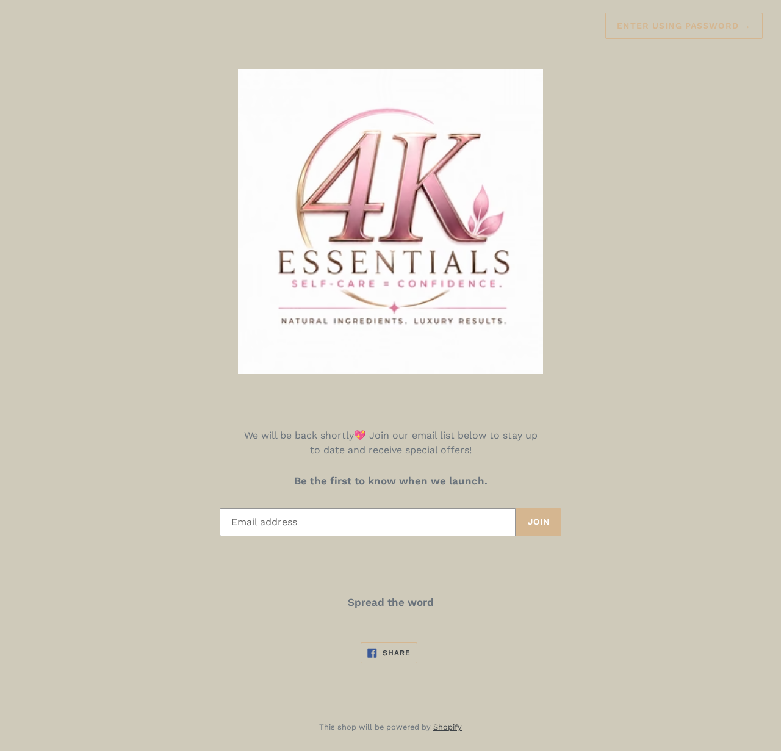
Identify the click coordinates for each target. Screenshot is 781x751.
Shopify (447, 726)
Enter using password (684, 26)
